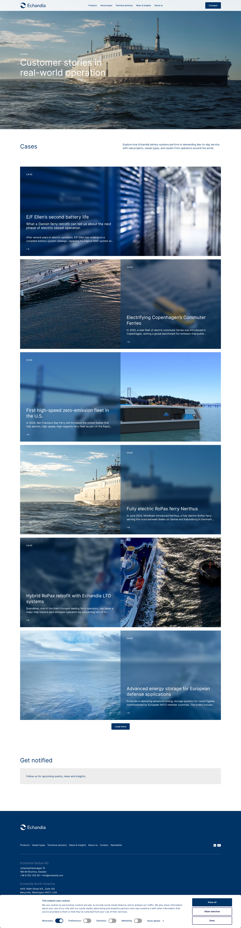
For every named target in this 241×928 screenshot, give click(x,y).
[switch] (87, 921)
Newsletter (116, 845)
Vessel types (106, 5)
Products (93, 5)
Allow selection (212, 911)
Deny (212, 920)
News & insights (143, 5)
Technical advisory (124, 5)
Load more (120, 726)
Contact (213, 5)
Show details (153, 920)
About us (158, 5)
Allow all (212, 902)
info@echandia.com (52, 875)
